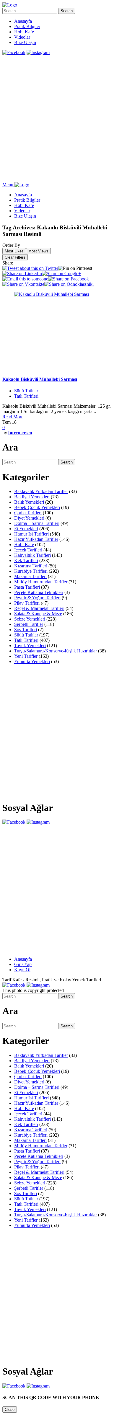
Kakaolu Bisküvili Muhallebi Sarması (39, 379)
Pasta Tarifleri (27, 587)
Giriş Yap (23, 964)
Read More (12, 416)
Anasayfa (23, 21)
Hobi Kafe (24, 31)
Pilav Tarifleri (27, 603)
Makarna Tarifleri (30, 576)
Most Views (38, 251)
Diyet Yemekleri (29, 517)
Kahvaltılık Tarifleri (32, 555)
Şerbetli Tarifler (28, 624)
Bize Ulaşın (25, 42)
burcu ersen (20, 432)
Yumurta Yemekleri (32, 661)
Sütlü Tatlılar (26, 390)
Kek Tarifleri (26, 560)
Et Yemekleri (26, 528)
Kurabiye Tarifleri (31, 571)
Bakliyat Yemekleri (32, 496)
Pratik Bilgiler (27, 26)
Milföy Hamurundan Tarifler (40, 581)
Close (9, 1409)
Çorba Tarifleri (28, 512)
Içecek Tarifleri (28, 549)
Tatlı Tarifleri (26, 396)
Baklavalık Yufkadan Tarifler (41, 491)
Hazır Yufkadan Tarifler (36, 539)
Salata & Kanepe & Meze (38, 613)
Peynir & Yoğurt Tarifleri (37, 597)
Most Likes (14, 251)
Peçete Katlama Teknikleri (38, 592)
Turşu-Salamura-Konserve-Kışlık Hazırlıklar (55, 650)
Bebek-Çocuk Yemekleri (37, 507)
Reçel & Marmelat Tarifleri (39, 608)
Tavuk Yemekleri (30, 645)
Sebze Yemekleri (29, 618)
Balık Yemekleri (29, 502)
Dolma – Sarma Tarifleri (36, 523)
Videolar (22, 37)
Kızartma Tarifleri (30, 565)
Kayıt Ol (22, 969)
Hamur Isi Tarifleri (31, 533)
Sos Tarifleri (25, 629)
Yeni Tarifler (26, 656)
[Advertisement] (63, 118)
